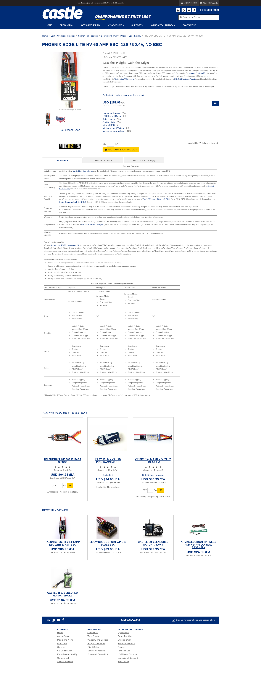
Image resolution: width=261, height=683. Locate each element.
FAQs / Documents (96, 643)
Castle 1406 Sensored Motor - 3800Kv (153, 543)
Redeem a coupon (126, 643)
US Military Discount (127, 654)
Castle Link (108, 475)
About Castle (63, 636)
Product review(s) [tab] (144, 160)
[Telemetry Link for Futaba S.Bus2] (62, 438)
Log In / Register (190, 3)
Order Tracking (125, 636)
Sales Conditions (65, 661)
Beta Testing (123, 661)
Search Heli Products (88, 36)
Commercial (63, 658)
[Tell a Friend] (215, 103)
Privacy (121, 647)
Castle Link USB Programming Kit (65, 245)
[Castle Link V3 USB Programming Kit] (108, 438)
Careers (61, 647)
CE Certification (64, 650)
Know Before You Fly (67, 654)
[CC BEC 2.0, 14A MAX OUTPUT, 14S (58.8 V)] (153, 438)
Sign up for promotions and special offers (195, 620)
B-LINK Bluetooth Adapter (185, 79)
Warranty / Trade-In (163, 25)
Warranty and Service (97, 640)
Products (66, 25)
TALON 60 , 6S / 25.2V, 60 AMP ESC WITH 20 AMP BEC (62, 543)
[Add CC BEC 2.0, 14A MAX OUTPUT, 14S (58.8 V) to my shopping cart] (160, 490)
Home (49, 25)
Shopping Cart (124, 640)
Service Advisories (96, 650)
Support (136, 25)
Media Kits (62, 643)
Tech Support (93, 636)
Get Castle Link (90, 25)
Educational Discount (128, 658)
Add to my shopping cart (122, 149)
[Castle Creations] (62, 12)
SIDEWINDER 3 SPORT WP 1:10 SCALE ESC (108, 543)
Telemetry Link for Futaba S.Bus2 (62, 460)
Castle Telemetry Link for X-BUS (72, 202)
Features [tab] (62, 160)
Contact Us (189, 25)
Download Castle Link (97, 654)
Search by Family (109, 36)
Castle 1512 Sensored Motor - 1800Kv (62, 594)
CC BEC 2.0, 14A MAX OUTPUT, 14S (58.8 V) (153, 460)
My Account (115, 25)
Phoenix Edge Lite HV (130, 36)
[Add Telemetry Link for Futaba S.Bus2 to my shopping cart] (70, 485)
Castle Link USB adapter (124, 79)
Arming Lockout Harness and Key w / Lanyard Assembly (198, 545)
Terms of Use (124, 650)
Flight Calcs (93, 647)
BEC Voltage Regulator (153, 475)
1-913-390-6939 (209, 9)
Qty (104, 144)
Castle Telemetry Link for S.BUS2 (157, 199)
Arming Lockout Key (198, 73)
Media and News (65, 640)
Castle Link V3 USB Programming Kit (108, 460)
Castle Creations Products (63, 36)
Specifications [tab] (103, 160)
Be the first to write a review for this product (123, 95)
